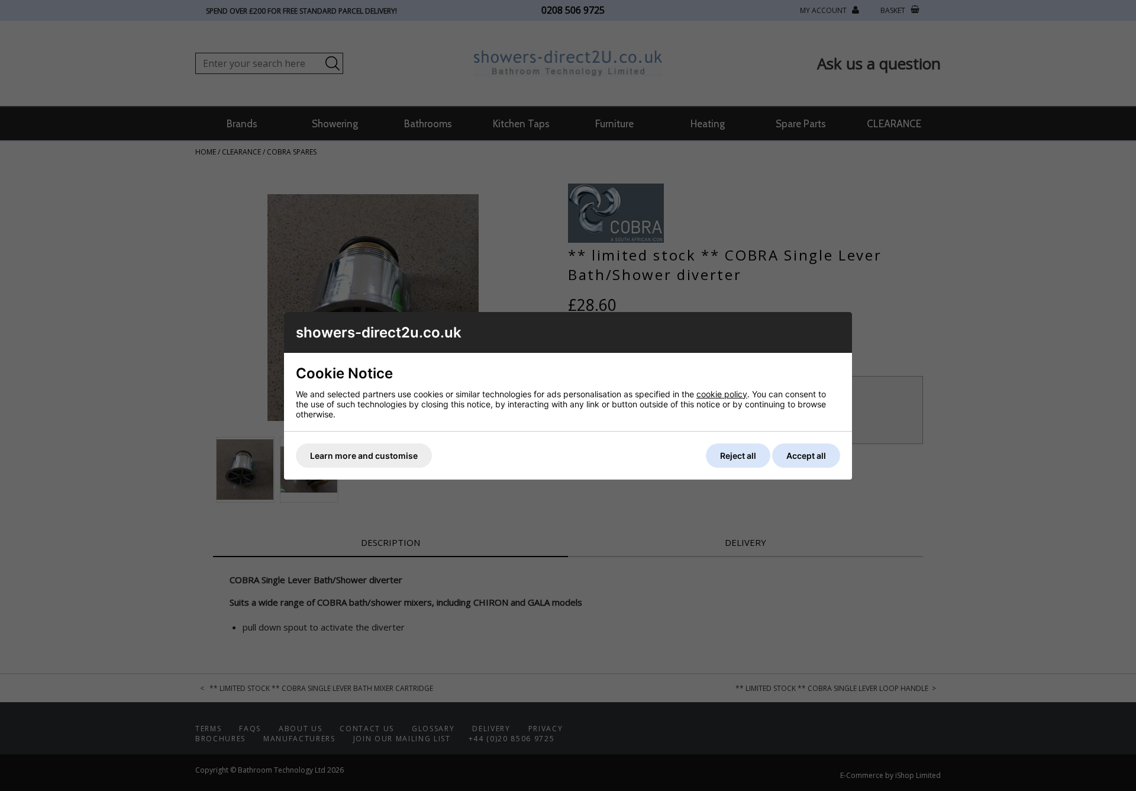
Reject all (738, 456)
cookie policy (721, 394)
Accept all (806, 456)
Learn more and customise (364, 456)
